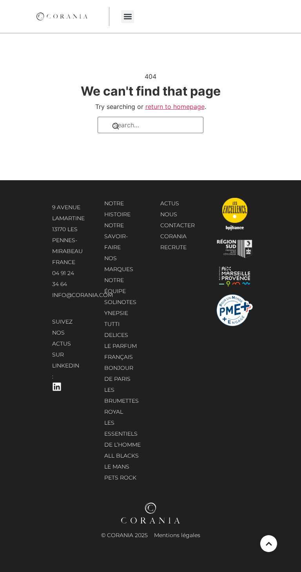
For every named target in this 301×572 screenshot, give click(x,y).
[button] (127, 16)
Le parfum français (120, 351)
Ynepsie (116, 313)
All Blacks (121, 455)
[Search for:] (150, 125)
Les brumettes (121, 395)
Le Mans (116, 466)
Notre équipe (115, 286)
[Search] (115, 128)
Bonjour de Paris (118, 373)
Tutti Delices (116, 329)
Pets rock (120, 477)
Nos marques (118, 264)
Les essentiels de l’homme (122, 433)
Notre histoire (117, 209)
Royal (113, 411)
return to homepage (175, 106)
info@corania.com (82, 295)
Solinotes (120, 302)
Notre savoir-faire (116, 236)
